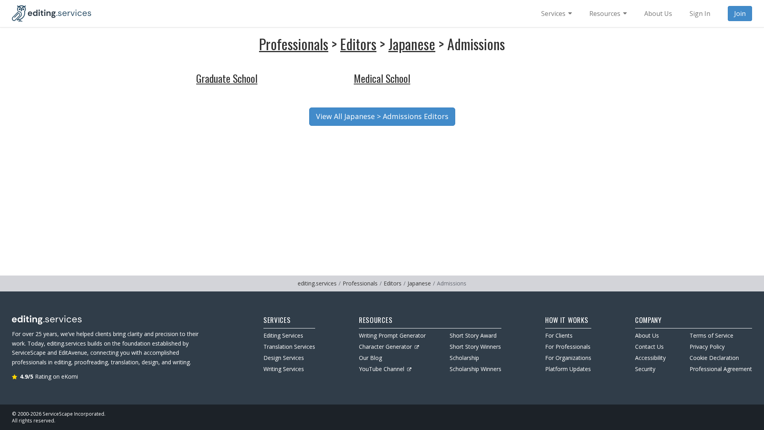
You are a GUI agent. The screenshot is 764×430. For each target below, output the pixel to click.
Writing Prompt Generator (392, 335)
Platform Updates (568, 369)
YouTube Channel (381, 369)
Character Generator (385, 346)
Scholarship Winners (475, 369)
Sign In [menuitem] (700, 13)
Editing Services (283, 335)
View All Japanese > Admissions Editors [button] (382, 116)
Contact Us (649, 346)
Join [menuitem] (740, 13)
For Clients (559, 335)
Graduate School (226, 78)
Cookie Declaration (714, 358)
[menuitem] (556, 13)
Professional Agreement (721, 369)
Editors (358, 43)
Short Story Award (473, 335)
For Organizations (568, 358)
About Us (647, 335)
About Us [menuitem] (658, 13)
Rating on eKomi (49, 376)
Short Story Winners (475, 346)
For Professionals (568, 346)
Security (645, 369)
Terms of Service (711, 335)
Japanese (411, 43)
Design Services (283, 358)
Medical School (382, 78)
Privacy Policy (707, 346)
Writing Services (283, 369)
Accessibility (650, 358)
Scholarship (464, 358)
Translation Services (289, 346)
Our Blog (370, 358)
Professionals (293, 43)
